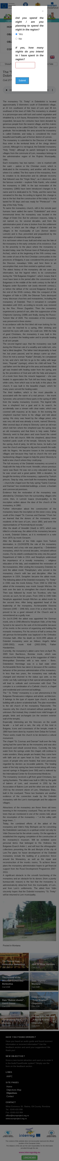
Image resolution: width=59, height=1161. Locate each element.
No (20, 38)
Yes (21, 34)
